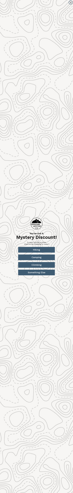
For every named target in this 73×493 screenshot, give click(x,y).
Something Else (36, 272)
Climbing (37, 265)
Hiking (36, 249)
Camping (36, 257)
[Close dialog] (70, 2)
